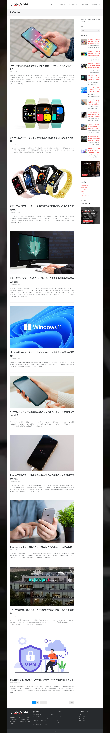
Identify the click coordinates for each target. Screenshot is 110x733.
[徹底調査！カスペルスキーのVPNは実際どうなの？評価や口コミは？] (42, 654)
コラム (82, 191)
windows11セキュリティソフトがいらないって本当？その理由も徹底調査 (94, 90)
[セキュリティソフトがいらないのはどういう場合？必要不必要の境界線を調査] (42, 252)
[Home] (20, 712)
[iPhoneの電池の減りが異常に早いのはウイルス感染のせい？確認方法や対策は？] (42, 453)
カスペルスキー (84, 189)
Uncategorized (84, 185)
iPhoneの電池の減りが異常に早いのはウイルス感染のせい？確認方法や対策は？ (94, 114)
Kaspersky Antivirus (15, 71)
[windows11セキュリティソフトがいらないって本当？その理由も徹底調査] (42, 327)
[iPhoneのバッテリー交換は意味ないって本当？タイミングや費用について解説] (42, 392)
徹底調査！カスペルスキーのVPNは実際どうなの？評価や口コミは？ (42, 680)
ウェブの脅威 (85, 4)
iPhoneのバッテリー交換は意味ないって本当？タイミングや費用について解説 (94, 102)
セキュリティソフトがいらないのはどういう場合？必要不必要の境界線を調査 (94, 78)
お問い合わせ (93, 4)
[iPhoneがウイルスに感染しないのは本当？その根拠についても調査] (42, 521)
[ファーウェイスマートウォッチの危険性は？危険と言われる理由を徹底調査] (42, 181)
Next (72, 702)
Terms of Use (82, 719)
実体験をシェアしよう (64, 4)
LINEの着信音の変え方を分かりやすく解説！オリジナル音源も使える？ (94, 41)
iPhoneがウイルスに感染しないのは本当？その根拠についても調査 (41, 547)
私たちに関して (76, 4)
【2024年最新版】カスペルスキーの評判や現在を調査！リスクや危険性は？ (94, 138)
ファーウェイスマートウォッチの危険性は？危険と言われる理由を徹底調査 (94, 66)
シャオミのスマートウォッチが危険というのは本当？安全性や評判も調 (94, 53)
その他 (82, 193)
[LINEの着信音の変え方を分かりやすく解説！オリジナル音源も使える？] (42, 40)
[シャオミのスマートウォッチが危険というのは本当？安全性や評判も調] (42, 113)
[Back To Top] (106, 729)
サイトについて (52, 4)
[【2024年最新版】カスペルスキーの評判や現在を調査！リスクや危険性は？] (42, 586)
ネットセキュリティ (85, 195)
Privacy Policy (82, 721)
